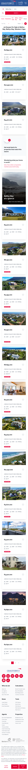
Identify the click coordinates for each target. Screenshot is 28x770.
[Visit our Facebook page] (4, 676)
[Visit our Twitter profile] (17, 676)
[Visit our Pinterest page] (4, 680)
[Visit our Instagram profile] (12, 676)
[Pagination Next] (18, 663)
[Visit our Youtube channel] (21, 676)
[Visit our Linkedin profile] (8, 676)
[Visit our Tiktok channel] (8, 680)
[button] (12, 9)
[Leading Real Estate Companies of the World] (20, 3)
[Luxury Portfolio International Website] (19, 740)
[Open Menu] (25, 3)
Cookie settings (6, 766)
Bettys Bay (16, 18)
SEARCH (16, 13)
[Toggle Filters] (3, 13)
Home (2, 18)
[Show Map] (25, 23)
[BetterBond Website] (6, 740)
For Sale (13, 18)
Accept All (23, 766)
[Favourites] (23, 50)
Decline (15, 766)
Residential (8, 18)
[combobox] (20, 9)
